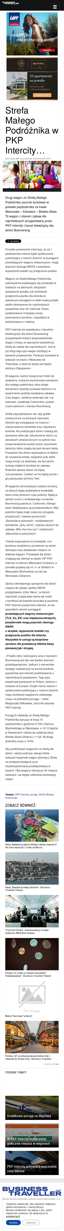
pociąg (33, 794)
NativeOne (32, 1064)
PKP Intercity (22, 794)
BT (17, 158)
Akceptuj (13, 1222)
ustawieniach (13, 1216)
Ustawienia (31, 1222)
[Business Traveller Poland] (11, 3)
